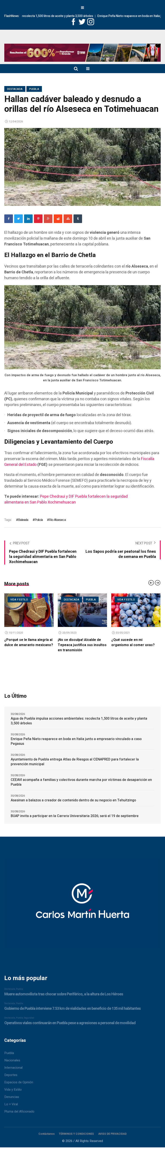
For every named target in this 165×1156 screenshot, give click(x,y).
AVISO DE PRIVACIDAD (112, 1134)
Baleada (23, 519)
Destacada (15, 89)
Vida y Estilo (13, 1089)
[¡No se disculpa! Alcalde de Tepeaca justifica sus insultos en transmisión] (28, 610)
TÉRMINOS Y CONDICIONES (76, 1134)
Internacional (13, 1067)
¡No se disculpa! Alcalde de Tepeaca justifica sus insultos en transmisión (28, 645)
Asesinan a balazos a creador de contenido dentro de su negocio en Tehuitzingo (73, 800)
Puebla (34, 89)
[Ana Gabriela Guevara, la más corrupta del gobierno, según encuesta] (135, 610)
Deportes (124, 600)
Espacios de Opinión (18, 1082)
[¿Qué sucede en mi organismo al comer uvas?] (82, 610)
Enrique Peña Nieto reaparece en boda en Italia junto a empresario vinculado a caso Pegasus (76, 741)
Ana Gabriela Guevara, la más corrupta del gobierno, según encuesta (135, 645)
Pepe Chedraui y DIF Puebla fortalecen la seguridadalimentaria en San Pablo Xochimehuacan (66, 499)
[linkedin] (28, 218)
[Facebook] (8, 218)
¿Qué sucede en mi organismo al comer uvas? (79, 642)
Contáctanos (46, 1134)
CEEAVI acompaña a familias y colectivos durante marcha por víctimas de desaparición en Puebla (81, 782)
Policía (39, 519)
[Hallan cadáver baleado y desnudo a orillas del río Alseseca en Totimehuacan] (82, 166)
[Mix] (68, 218)
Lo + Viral (11, 1104)
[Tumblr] (77, 218)
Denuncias (11, 1096)
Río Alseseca (57, 519)
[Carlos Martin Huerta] (82, 905)
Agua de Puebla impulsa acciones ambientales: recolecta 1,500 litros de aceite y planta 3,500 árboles (79, 721)
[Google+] (48, 218)
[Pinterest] (38, 218)
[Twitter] (18, 218)
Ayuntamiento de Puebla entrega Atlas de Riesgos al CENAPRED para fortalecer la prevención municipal (75, 762)
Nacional (143, 600)
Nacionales (12, 1060)
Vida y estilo (72, 600)
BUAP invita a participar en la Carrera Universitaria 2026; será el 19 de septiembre (75, 816)
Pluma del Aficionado (19, 1111)
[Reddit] (58, 218)
